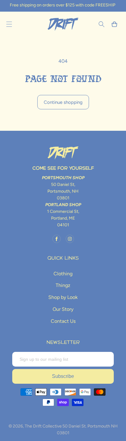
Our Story (63, 309)
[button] (9, 24)
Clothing (63, 274)
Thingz (63, 285)
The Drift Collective (43, 426)
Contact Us (63, 321)
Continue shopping (63, 102)
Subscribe (63, 376)
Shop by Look (63, 297)
